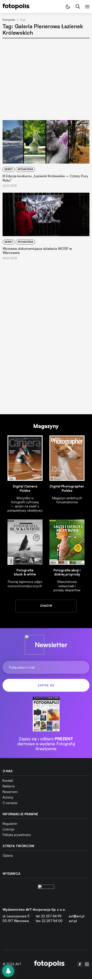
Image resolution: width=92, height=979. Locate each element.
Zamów (46, 605)
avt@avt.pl (76, 916)
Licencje (8, 829)
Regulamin (10, 824)
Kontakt (8, 781)
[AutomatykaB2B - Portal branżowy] (49, 964)
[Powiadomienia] (8, 971)
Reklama (9, 786)
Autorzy (8, 797)
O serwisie (10, 803)
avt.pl (73, 921)
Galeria (8, 856)
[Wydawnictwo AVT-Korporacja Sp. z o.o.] (46, 893)
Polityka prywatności (17, 835)
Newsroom (10, 792)
